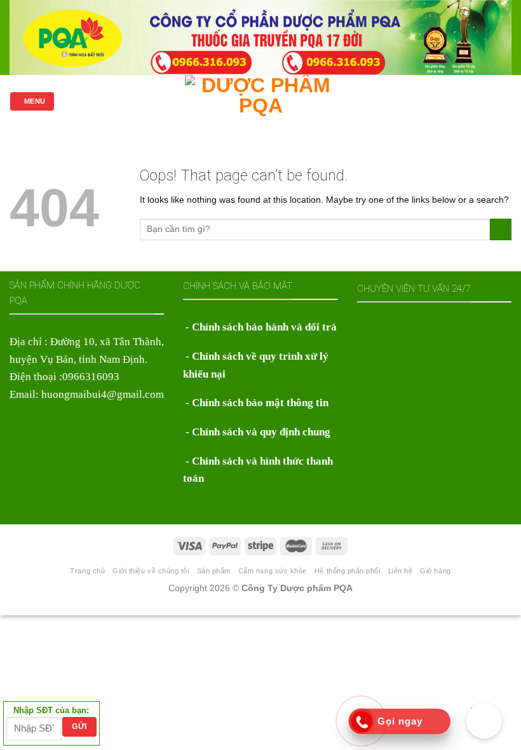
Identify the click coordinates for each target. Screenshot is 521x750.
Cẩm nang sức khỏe (272, 571)
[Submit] (500, 229)
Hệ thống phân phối (348, 571)
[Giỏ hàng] (505, 101)
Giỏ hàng (435, 571)
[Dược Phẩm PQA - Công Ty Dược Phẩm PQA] (261, 101)
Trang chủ (87, 571)
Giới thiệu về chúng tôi (150, 571)
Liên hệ (400, 571)
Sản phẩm (214, 571)
